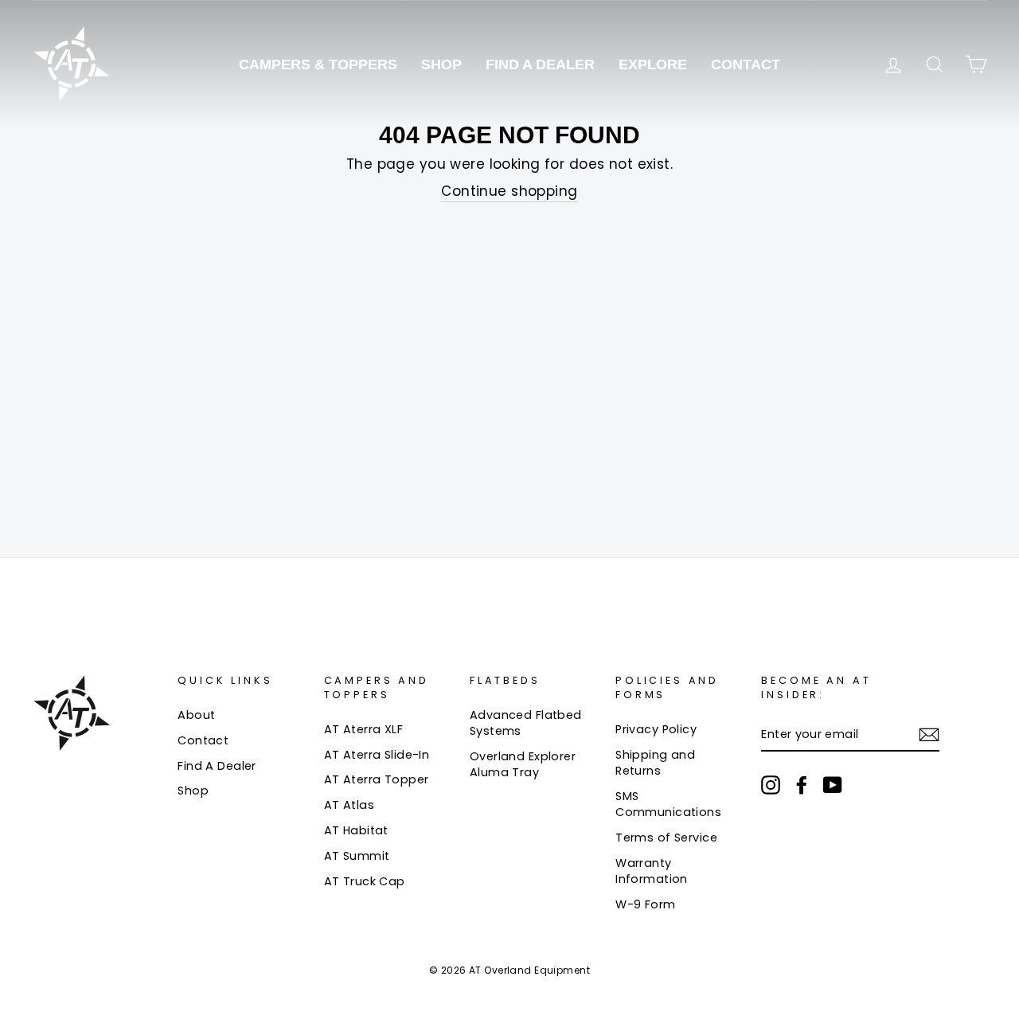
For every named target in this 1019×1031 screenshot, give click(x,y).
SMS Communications (668, 804)
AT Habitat (356, 830)
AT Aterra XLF (364, 729)
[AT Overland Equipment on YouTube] (832, 785)
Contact (745, 64)
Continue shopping (509, 191)
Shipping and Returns (655, 763)
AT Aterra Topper (376, 779)
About (196, 715)
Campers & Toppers (318, 64)
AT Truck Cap (364, 881)
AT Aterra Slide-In (377, 755)
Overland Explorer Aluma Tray (523, 764)
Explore (653, 64)
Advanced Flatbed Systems (526, 723)
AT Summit (357, 856)
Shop (441, 64)
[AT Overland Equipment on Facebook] (801, 785)
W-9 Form (645, 904)
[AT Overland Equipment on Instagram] (770, 785)
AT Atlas (349, 805)
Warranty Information (651, 871)
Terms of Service (666, 837)
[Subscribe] (929, 734)
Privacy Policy (656, 729)
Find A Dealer (540, 64)
